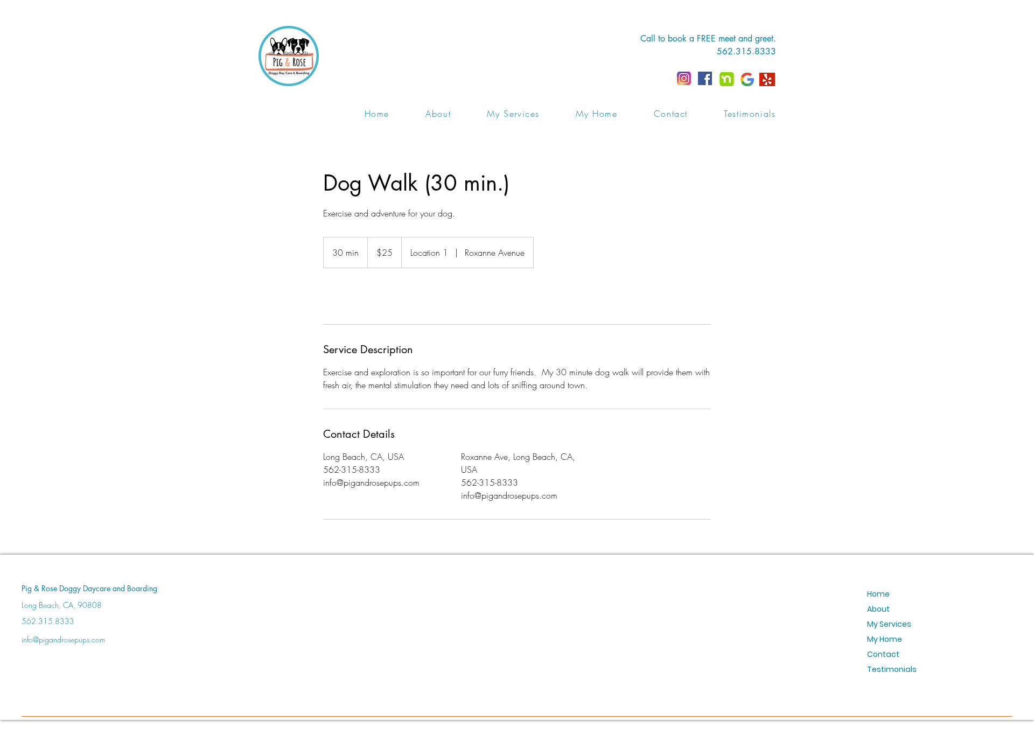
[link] (358, 296)
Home (878, 594)
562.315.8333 (746, 51)
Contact (883, 654)
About (878, 609)
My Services (889, 624)
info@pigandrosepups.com (63, 639)
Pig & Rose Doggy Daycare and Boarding (89, 588)
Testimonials (892, 669)
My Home (884, 639)
